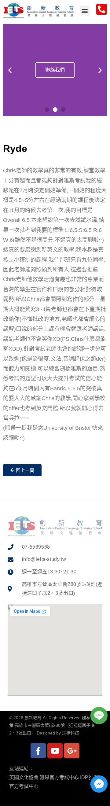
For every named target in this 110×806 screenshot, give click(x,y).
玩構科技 (70, 733)
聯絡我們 (55, 69)
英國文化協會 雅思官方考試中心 (44, 777)
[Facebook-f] (38, 750)
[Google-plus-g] (71, 750)
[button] (85, 11)
